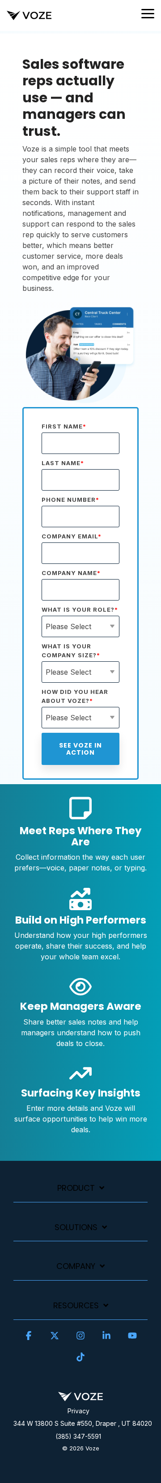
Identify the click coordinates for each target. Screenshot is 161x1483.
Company (75, 1266)
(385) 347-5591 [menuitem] (78, 1436)
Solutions (76, 1228)
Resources (76, 1306)
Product (76, 1188)
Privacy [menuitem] (78, 1411)
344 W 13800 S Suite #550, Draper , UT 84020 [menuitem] (82, 1423)
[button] (147, 13)
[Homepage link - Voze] (80, 1396)
